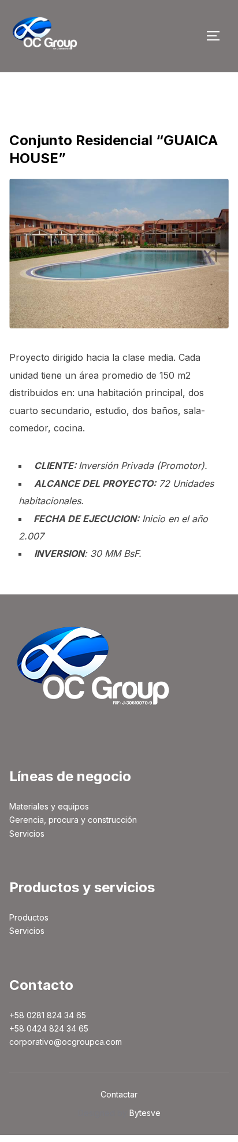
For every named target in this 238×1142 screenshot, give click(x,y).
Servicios (26, 833)
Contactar (119, 1094)
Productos (29, 917)
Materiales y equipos (49, 806)
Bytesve (145, 1113)
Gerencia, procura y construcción (73, 820)
